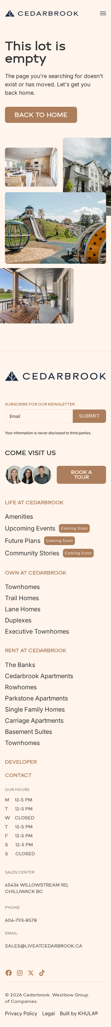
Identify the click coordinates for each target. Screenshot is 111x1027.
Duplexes (18, 620)
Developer (21, 762)
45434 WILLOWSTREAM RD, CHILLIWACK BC (37, 888)
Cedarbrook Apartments (39, 676)
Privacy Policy (21, 1013)
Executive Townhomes (37, 631)
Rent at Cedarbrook (35, 650)
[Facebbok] (8, 973)
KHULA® (88, 1013)
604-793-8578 (21, 920)
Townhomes (22, 587)
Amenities (19, 516)
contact (18, 775)
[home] (41, 13)
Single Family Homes (35, 709)
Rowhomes (21, 687)
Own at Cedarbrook (35, 573)
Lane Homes (22, 609)
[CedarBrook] (55, 376)
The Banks (20, 665)
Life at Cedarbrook (34, 502)
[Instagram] (19, 973)
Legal (48, 1013)
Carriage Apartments (34, 720)
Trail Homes (22, 598)
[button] (103, 13)
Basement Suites (28, 731)
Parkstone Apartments (36, 698)
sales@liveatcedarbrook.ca (43, 946)
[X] (31, 973)
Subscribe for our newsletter (40, 404)
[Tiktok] (42, 973)
